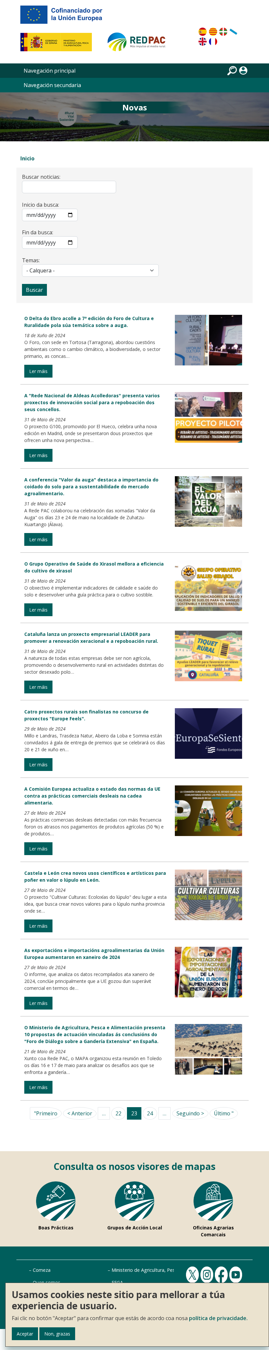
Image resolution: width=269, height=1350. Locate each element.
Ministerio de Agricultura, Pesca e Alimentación (162, 1270)
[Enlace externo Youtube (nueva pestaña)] (236, 1274)
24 (150, 1113)
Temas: (31, 260)
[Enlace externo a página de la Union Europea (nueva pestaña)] (66, 17)
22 (118, 1113)
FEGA (117, 1282)
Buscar (34, 289)
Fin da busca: (37, 232)
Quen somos (46, 1282)
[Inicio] (139, 44)
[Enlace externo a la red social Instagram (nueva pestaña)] (207, 1274)
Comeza (42, 1270)
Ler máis (38, 371)
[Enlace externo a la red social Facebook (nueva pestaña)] (222, 1274)
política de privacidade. (218, 1318)
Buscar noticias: (41, 176)
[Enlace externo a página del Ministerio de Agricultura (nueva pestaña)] (58, 44)
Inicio (27, 158)
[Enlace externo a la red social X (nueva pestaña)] (193, 1274)
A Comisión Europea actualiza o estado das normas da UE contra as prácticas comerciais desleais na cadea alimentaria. (92, 796)
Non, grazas (57, 1334)
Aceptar (25, 1334)
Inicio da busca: (40, 204)
